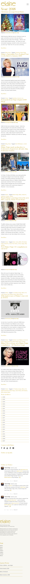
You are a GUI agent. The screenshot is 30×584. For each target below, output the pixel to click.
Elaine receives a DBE (5, 574)
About (1, 555)
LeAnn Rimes (4, 294)
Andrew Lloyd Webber (18, 339)
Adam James (16, 242)
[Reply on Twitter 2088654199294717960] (5, 510)
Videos (1, 550)
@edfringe (23, 487)
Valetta (11, 196)
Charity (1, 553)
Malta (20, 194)
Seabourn (24, 194)
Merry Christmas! (4, 571)
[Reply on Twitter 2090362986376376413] (5, 481)
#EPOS (10, 485)
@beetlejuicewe (24, 469)
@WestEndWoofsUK (11, 500)
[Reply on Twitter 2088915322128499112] (5, 494)
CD (25, 292)
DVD (23, 242)
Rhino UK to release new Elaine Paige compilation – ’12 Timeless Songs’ (14, 344)
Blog (7, 52)
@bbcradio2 (20, 471)
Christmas (17, 52)
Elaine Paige (16, 32)
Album (23, 292)
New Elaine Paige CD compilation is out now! (14, 248)
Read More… (4, 48)
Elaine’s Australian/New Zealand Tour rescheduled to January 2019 (15, 55)
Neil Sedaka (10, 294)
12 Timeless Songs (17, 292)
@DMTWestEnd (7, 477)
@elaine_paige (14, 467)
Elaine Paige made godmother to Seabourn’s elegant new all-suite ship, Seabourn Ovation (14, 149)
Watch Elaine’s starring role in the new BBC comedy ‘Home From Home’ (15, 199)
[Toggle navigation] (27, 4)
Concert (19, 98)
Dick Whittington (19, 143)
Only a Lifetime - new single (6, 565)
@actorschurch (15, 503)
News (9, 52)
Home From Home (13, 243)
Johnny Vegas (21, 243)
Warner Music (20, 294)
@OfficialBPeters (8, 504)
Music (1, 549)
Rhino (15, 294)
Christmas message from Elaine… (13, 12)
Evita (20, 341)
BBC (20, 242)
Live (22, 98)
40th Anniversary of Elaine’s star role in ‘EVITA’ (14, 297)
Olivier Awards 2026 (4, 568)
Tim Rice (23, 341)
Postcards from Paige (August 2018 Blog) (14, 101)
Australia (15, 98)
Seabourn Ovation (5, 196)
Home (1, 545)
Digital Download (8, 341)
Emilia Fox (6, 243)
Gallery (1, 552)
